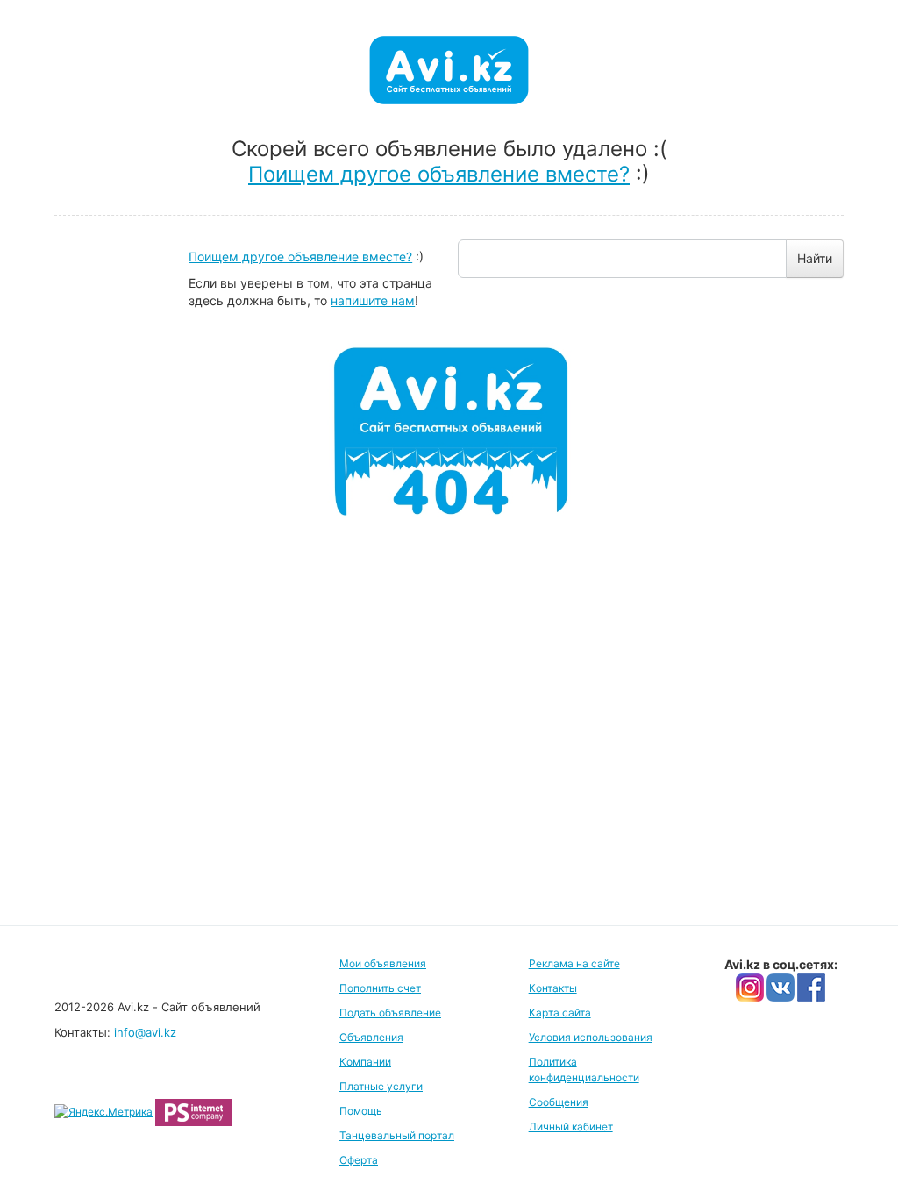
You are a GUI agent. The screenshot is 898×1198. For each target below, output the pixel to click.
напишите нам (373, 300)
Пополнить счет (380, 988)
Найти (814, 258)
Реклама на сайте (574, 963)
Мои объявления (382, 963)
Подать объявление (390, 1012)
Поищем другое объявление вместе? (439, 174)
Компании (365, 1061)
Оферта (358, 1159)
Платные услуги (381, 1086)
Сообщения (558, 1102)
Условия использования (590, 1037)
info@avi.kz (145, 1032)
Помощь (360, 1110)
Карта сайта (560, 1012)
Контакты (553, 988)
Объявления (371, 1037)
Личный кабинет (571, 1126)
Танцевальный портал (396, 1135)
